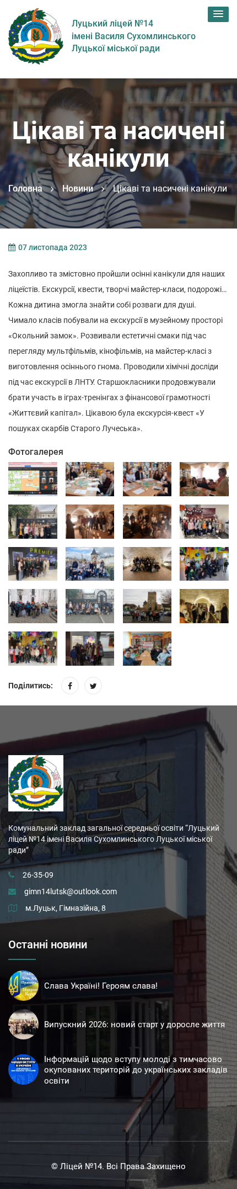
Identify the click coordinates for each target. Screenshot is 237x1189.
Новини (77, 188)
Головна (25, 188)
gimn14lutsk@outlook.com (70, 891)
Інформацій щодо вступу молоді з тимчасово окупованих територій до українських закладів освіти (136, 1070)
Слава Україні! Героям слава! (101, 986)
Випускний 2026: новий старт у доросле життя (134, 1024)
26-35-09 (38, 874)
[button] (218, 14)
